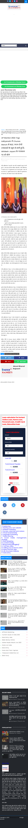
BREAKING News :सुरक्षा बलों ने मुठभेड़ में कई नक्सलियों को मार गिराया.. (16, 622)
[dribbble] (16, 823)
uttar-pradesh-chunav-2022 (12, 129)
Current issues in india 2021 (11, 635)
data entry (5, 648)
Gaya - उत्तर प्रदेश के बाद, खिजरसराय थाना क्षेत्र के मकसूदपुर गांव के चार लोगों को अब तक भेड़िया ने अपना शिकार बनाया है (17, 608)
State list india (7, 645)
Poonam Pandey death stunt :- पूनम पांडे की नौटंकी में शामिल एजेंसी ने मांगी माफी (17, 601)
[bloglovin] (14, 1)
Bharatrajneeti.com (14, 817)
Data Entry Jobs (7, 637)
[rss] (19, 823)
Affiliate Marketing (8, 632)
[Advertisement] (14, 29)
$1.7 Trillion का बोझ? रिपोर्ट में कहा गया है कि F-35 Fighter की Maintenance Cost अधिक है (17, 589)
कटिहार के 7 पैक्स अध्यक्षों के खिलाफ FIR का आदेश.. (17, 594)
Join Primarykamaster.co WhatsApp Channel (14, 82)
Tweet (9, 358)
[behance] (22, 823)
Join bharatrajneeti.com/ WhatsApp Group (15, 86)
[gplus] (8, 823)
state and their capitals (10, 650)
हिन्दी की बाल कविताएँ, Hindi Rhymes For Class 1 (16, 732)
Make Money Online (8, 640)
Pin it (9, 361)
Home (2, 129)
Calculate (14, 478)
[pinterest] (12, 1)
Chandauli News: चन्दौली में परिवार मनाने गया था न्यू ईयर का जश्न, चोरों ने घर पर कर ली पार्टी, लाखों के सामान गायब (17, 615)
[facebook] (8, 1)
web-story (5, 655)
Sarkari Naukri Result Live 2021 (11, 642)
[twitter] (10, 1)
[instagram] (17, 1)
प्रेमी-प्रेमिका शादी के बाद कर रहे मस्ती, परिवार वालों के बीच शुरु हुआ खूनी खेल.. (17, 576)
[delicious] (14, 826)
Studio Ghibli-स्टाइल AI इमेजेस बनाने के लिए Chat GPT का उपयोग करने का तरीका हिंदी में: (17, 570)
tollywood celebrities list (10, 653)
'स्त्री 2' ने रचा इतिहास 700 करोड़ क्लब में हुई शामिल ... (17, 581)
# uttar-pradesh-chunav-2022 (12, 354)
